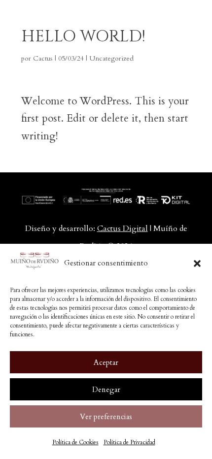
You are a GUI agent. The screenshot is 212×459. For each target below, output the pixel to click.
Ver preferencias (106, 417)
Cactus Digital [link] (122, 228)
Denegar (106, 389)
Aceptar (106, 362)
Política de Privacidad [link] (129, 442)
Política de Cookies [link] (75, 442)
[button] (197, 263)
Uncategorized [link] (111, 58)
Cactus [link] (43, 58)
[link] (51, 18)
